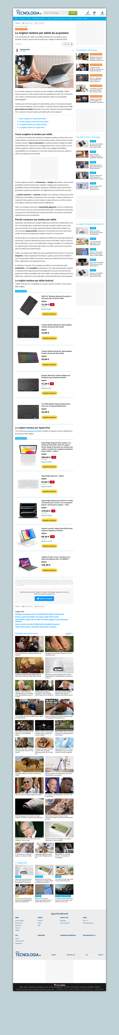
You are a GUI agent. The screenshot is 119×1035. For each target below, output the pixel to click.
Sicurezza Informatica (68, 935)
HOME (16, 26)
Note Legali (24, 989)
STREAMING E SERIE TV (39, 18)
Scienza (17, 928)
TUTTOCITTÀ (66, 987)
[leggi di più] (73, 50)
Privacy (30, 989)
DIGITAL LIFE (64, 917)
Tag (87, 954)
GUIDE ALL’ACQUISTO (23, 26)
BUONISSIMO (90, 987)
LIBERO (21, 987)
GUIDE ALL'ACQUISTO (60, 18)
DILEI (72, 987)
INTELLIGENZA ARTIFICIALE (63, 896)
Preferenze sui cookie (45, 989)
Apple (39, 923)
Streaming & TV (19, 941)
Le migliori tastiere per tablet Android (33, 124)
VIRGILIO (26, 987)
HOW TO (49, 18)
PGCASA (51, 987)
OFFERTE (70, 18)
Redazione (41, 935)
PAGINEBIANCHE (58, 987)
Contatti (100, 954)
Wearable (63, 920)
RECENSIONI (78, 18)
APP (17, 896)
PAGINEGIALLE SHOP (42, 987)
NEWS (16, 18)
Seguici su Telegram (46, 598)
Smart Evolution (65, 923)
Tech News (18, 925)
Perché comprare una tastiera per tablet (34, 122)
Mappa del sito (71, 954)
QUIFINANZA (83, 987)
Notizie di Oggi (19, 920)
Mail (94, 14)
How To (85, 920)
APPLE (29, 18)
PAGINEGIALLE (33, 987)
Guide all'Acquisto (88, 923)
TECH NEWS (39, 876)
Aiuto (53, 989)
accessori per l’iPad (33, 431)
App (39, 925)
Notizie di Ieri (19, 923)
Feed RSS (54, 954)
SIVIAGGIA (76, 987)
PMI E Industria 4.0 (89, 935)
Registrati (88, 14)
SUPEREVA (97, 987)
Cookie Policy (36, 989)
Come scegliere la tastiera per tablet (32, 119)
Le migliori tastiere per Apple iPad (31, 127)
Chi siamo (18, 989)
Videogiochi (18, 943)
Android (40, 920)
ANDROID (22, 18)
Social (17, 938)
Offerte (17, 930)
